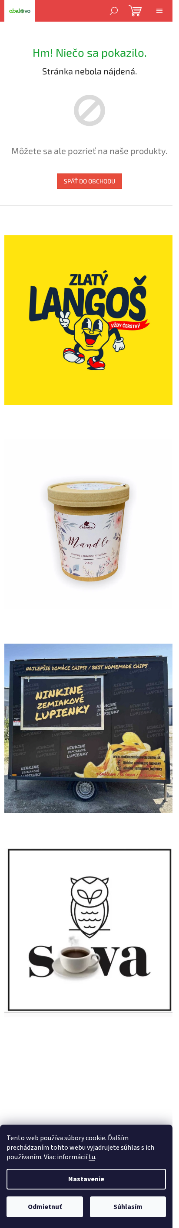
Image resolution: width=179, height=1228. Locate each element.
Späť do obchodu (89, 181)
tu (92, 1157)
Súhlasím (128, 1207)
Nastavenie (86, 1179)
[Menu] (159, 10)
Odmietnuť (45, 1207)
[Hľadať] (114, 10)
